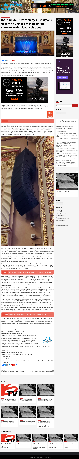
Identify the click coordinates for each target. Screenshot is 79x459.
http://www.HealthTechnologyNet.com (63, 221)
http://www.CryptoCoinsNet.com (62, 225)
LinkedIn (13, 329)
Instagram (22, 329)
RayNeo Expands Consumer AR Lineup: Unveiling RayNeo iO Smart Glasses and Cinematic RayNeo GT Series (8, 423)
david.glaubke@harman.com (7, 358)
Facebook (8, 329)
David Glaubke (4, 350)
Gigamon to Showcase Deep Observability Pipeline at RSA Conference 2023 (42, 372)
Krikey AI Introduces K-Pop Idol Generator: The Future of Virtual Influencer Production (26, 400)
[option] (67, 185)
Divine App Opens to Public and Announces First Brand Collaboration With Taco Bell (66, 159)
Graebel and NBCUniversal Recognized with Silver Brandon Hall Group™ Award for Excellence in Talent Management (67, 150)
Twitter (22, 331)
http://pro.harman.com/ (27, 348)
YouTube (18, 329)
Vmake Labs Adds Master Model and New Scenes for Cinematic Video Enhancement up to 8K (27, 423)
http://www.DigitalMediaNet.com (62, 218)
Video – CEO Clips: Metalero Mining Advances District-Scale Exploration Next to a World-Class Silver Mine (8, 400)
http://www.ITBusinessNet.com (62, 211)
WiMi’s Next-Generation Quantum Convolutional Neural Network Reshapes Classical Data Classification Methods (45, 401)
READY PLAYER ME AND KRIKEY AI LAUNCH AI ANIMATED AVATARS (12, 372)
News (3, 420)
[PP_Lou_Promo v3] (24, 89)
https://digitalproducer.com (61, 215)
